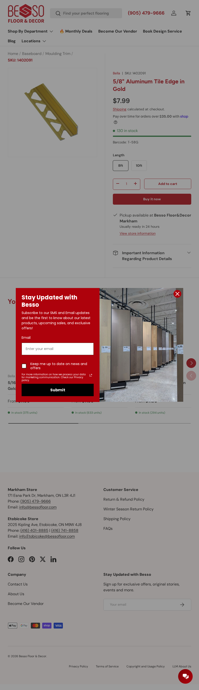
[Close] (177, 294)
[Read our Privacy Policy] (91, 375)
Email (26, 337)
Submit (57, 390)
